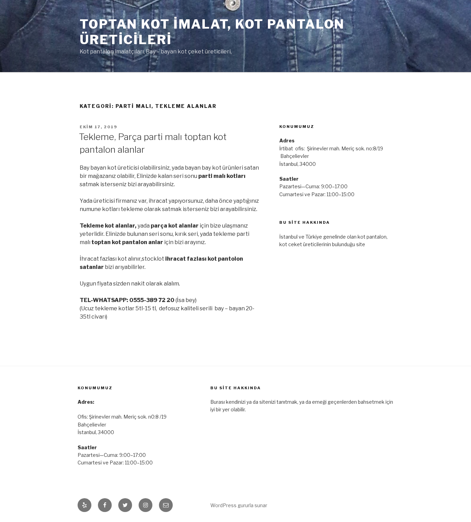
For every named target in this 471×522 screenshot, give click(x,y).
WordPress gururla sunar (238, 505)
